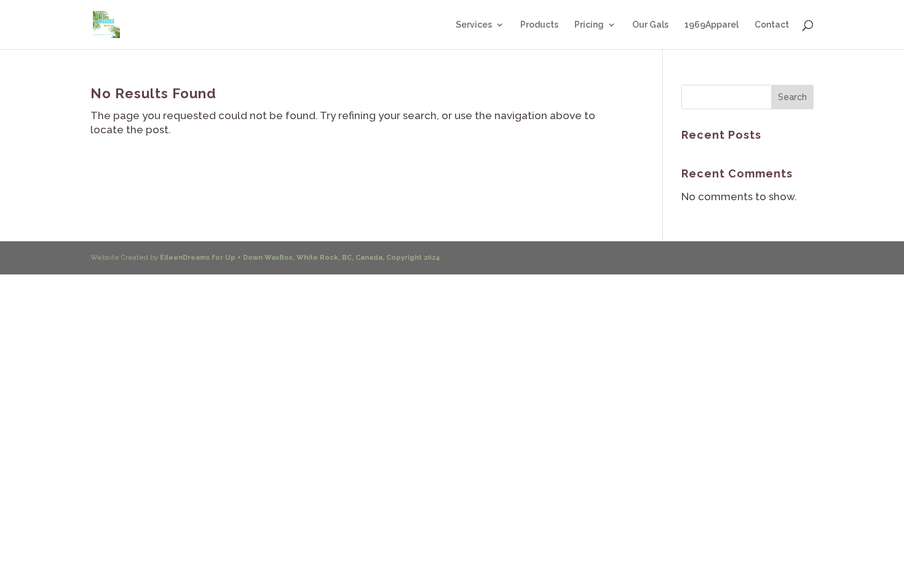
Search (792, 97)
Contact (772, 24)
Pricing (589, 24)
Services (474, 24)
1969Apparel (711, 24)
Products (539, 24)
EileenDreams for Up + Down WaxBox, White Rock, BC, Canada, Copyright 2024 (300, 258)
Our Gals (650, 24)
